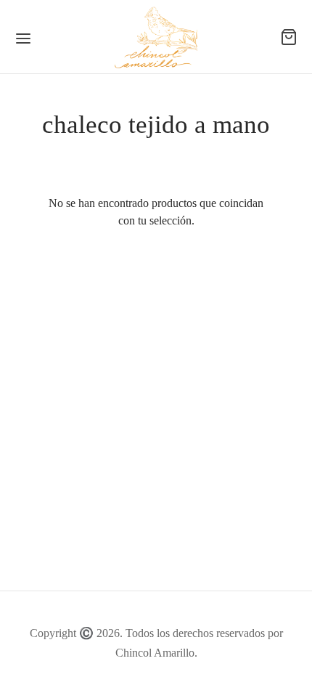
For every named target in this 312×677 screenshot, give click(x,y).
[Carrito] (288, 37)
